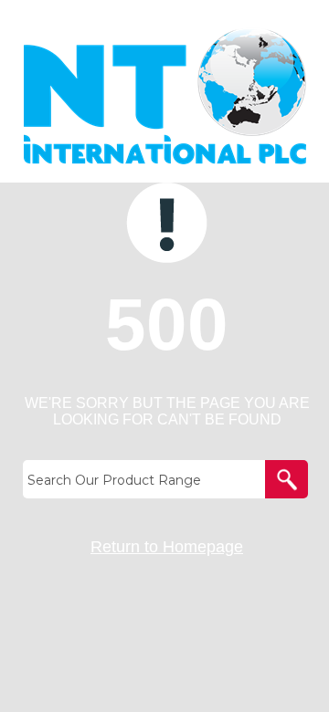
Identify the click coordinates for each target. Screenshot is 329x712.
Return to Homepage (166, 547)
